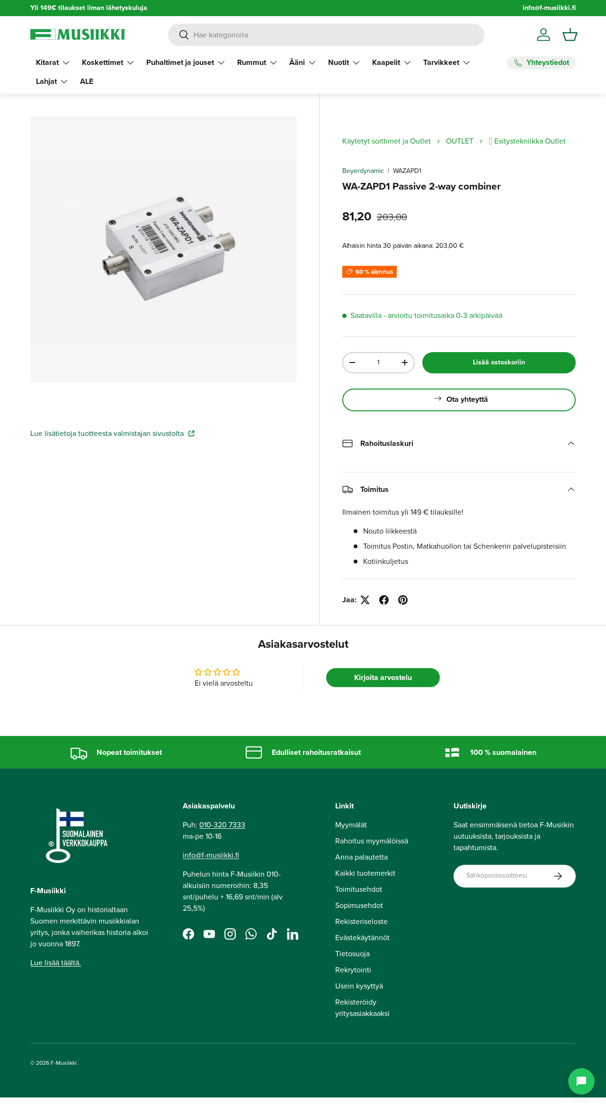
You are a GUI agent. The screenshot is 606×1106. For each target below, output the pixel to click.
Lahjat (46, 81)
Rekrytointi (353, 969)
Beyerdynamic (363, 171)
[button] (570, 34)
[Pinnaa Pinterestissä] (402, 599)
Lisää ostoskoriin (499, 362)
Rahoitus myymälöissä (371, 840)
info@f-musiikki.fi (549, 8)
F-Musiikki (64, 1063)
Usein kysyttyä (359, 985)
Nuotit (338, 62)
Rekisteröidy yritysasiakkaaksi (362, 1008)
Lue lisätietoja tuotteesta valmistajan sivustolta (108, 433)
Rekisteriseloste (361, 921)
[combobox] (326, 35)
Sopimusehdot (359, 905)
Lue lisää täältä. (55, 962)
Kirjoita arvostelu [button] (383, 677)
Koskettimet (102, 62)
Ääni (297, 62)
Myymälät (351, 824)
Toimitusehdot (358, 889)
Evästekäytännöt (362, 937)
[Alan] (581, 1081)
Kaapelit (386, 62)
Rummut (251, 62)
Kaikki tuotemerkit (365, 873)
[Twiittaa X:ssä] (365, 599)
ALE (86, 81)
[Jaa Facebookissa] (383, 599)
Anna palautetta (361, 857)
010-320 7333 (222, 824)
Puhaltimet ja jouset (180, 62)
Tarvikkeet (441, 62)
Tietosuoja (352, 953)
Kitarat (47, 62)
